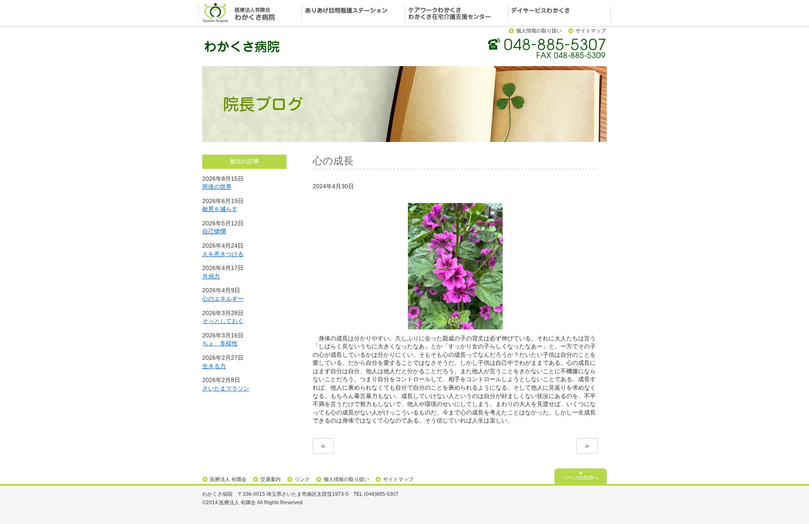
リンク (302, 479)
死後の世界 (217, 186)
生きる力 (214, 366)
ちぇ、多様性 (220, 343)
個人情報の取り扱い (539, 31)
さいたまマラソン (225, 388)
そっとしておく (223, 321)
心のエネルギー (223, 298)
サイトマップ (591, 31)
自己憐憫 (214, 231)
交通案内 (270, 479)
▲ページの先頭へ (580, 475)
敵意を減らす (220, 209)
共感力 (211, 276)
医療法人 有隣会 (228, 479)
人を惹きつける (223, 254)
